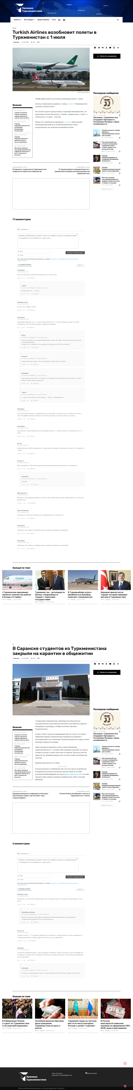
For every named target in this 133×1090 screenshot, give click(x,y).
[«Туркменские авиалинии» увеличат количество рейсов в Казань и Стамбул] (17, 580)
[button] (117, 19)
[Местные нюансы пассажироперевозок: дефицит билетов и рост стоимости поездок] (96, 180)
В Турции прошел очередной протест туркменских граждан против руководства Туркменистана (72, 171)
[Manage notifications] (125, 1086)
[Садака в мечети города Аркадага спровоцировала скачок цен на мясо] (96, 132)
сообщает (71, 104)
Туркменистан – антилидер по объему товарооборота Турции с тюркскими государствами (50, 596)
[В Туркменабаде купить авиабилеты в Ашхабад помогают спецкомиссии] (83, 580)
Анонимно (32, 288)
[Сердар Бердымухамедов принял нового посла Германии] (96, 170)
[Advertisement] (51, 193)
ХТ (15, 110)
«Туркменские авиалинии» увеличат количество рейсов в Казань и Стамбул (16, 594)
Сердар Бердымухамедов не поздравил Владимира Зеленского (22, 127)
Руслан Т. (31, 478)
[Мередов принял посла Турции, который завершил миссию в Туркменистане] (116, 580)
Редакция (16, 42)
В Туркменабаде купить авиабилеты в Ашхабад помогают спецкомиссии (80, 594)
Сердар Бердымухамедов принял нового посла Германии (21, 139)
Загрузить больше (106, 189)
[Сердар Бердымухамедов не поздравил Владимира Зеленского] (96, 158)
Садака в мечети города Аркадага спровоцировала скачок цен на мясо (21, 115)
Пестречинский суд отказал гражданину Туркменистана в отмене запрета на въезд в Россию (109, 145)
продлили (68, 122)
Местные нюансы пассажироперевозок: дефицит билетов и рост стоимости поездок (22, 151)
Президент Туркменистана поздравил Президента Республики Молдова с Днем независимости (106, 120)
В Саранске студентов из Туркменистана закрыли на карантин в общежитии (30, 170)
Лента (14, 28)
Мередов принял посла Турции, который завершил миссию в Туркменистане (114, 594)
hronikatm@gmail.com (65, 1075)
